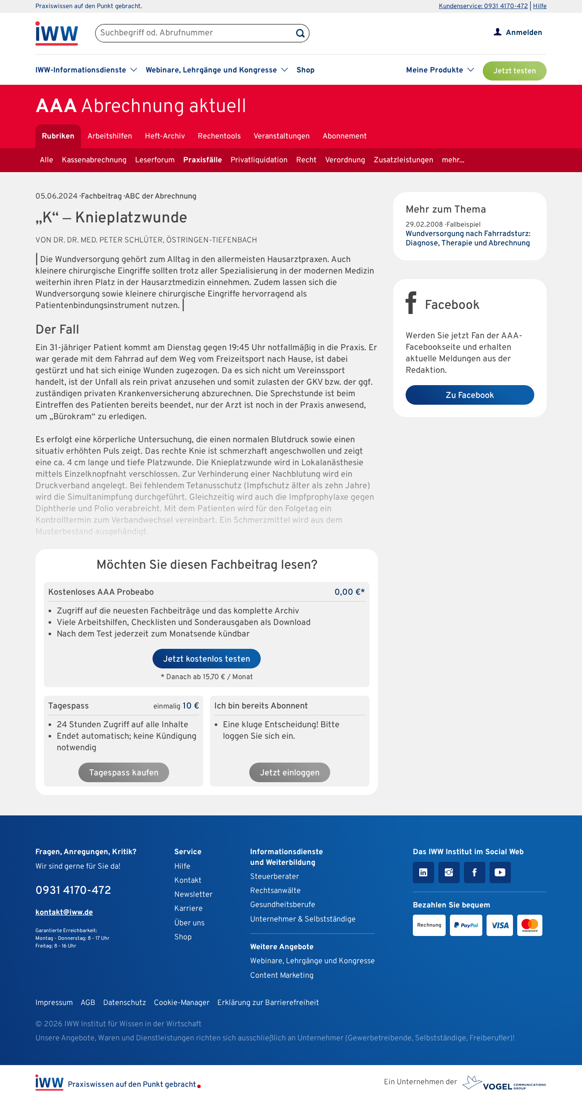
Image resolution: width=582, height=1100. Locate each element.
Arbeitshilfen (109, 136)
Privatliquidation (259, 160)
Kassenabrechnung (94, 160)
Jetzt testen (514, 71)
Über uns (189, 923)
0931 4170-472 (73, 891)
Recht (306, 160)
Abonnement (345, 136)
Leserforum (155, 160)
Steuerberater (274, 877)
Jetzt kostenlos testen (206, 659)
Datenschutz (124, 1003)
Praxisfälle (202, 160)
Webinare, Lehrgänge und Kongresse (312, 961)
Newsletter (193, 895)
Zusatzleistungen (403, 160)
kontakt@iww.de (64, 913)
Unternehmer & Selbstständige (303, 919)
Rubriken (58, 136)
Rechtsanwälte (275, 891)
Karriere (188, 909)
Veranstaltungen (282, 136)
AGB (88, 1003)
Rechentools (219, 136)
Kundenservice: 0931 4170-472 (483, 7)
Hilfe (540, 7)
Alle (46, 160)
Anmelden (524, 33)
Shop (305, 70)
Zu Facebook (470, 395)
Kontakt (188, 881)
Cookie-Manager (182, 1003)
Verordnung (345, 160)
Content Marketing (282, 976)
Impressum (54, 1003)
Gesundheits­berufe (282, 905)
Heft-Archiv (165, 136)
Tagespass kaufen (123, 773)
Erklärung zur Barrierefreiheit (268, 1003)
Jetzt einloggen (290, 773)
